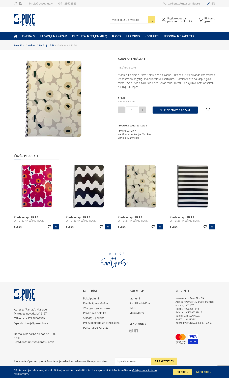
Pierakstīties (164, 361)
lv (208, 3)
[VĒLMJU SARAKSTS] (208, 109)
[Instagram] (15, 4)
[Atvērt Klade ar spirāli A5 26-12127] (140, 187)
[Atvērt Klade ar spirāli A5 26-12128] (88, 187)
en (213, 3)
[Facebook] (20, 4)
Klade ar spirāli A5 (26, 217)
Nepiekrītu (204, 371)
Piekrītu (183, 371)
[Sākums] (15, 36)
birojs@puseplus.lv (41, 3)
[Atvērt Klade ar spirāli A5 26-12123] (192, 187)
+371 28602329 (67, 3)
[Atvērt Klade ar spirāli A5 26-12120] (36, 187)
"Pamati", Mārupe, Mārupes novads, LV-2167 (30, 311)
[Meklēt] (151, 19)
